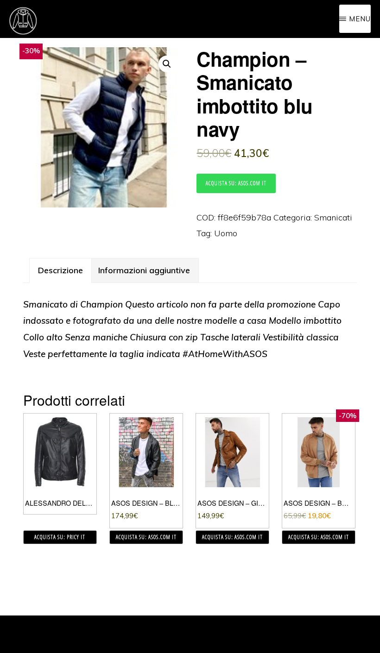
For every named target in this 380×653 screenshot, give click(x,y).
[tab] (60, 270)
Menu (360, 18)
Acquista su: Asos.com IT (236, 183)
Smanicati (333, 217)
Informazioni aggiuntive (144, 270)
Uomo (225, 233)
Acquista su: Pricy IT (59, 537)
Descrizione (60, 270)
